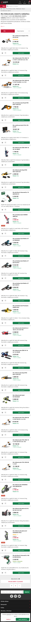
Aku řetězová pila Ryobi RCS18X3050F (19, 396)
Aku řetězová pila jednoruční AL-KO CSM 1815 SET (21, 509)
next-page (19, 586)
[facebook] (11, 596)
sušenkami (8, 614)
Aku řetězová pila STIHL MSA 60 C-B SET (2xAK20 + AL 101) (21, 81)
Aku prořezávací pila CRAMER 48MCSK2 (20, 215)
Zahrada (3, 8)
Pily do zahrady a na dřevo (11, 8)
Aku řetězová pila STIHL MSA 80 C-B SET (21, 463)
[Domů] (1, 9)
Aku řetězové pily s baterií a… (6, 10)
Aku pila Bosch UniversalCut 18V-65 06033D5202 (21, 556)
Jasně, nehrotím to (23, 619)
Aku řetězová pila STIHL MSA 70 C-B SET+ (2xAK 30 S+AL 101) (21, 59)
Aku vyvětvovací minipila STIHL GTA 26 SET (20, 36)
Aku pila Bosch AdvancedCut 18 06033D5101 (21, 193)
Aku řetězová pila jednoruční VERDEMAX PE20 (20, 531)
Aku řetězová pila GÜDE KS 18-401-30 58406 (20, 351)
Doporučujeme (20, 31)
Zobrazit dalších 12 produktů (15, 581)
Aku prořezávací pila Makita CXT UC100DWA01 (21, 239)
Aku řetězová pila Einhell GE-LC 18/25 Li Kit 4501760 (20, 328)
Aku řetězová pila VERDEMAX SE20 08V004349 (20, 485)
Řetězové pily (18, 8)
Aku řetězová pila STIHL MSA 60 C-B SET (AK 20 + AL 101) (21, 418)
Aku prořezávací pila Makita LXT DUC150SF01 (21, 284)
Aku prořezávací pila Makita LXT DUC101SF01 (21, 261)
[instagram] (15, 596)
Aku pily (23, 8)
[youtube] (19, 596)
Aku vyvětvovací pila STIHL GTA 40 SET (20, 126)
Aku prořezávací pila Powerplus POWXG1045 (20, 306)
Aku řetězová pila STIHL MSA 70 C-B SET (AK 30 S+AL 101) (21, 440)
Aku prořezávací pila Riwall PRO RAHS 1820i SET (20, 103)
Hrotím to (8, 619)
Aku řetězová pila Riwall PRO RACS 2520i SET (20, 373)
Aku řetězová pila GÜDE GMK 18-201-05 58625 (21, 148)
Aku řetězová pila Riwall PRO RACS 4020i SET (20, 170)
